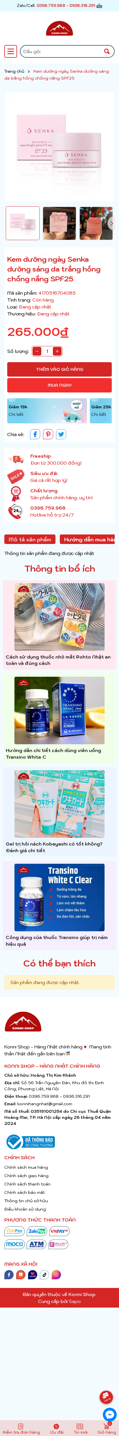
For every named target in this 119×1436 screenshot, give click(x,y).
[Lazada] (32, 1274)
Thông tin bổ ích (59, 568)
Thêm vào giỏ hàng (59, 369)
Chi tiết (16, 414)
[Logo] (59, 28)
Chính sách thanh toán (27, 1184)
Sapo (75, 1301)
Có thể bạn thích (59, 963)
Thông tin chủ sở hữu (26, 1200)
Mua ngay (60, 385)
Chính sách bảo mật (24, 1192)
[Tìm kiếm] (107, 51)
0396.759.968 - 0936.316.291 (66, 5)
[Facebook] (9, 1274)
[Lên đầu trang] (109, 1381)
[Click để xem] (59, 147)
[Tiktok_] (44, 1274)
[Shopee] (20, 1274)
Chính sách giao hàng (26, 1175)
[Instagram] (56, 1274)
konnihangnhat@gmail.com (44, 1103)
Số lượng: (18, 351)
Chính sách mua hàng (26, 1167)
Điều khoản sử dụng (25, 1209)
